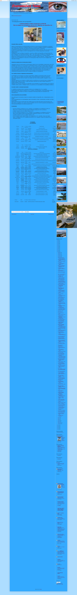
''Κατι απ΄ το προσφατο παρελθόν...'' (60, 294)
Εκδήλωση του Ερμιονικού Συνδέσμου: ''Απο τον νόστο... (61, 414)
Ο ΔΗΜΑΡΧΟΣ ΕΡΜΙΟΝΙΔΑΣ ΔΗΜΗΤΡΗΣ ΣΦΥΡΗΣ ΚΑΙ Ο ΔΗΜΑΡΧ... (61, 341)
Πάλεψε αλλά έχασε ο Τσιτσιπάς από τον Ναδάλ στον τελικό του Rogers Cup (60, 569)
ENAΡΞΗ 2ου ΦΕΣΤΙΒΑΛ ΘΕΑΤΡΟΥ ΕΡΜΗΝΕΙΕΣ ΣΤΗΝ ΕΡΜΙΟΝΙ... (61, 325)
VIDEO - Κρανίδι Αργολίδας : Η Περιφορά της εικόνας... (61, 274)
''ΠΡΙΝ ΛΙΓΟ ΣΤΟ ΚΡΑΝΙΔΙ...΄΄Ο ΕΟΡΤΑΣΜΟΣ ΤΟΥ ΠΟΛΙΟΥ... (61, 281)
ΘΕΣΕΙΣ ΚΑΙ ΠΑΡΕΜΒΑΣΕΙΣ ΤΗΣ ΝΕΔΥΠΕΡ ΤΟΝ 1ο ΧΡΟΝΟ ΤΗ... (61, 266)
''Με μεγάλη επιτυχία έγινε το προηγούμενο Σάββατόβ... (61, 290)
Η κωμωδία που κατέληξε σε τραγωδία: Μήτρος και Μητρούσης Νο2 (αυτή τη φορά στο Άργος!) (61, 503)
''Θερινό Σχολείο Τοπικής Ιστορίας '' (61, 401)
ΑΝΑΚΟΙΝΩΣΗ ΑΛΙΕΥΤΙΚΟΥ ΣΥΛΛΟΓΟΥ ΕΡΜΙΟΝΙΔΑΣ (61, 378)
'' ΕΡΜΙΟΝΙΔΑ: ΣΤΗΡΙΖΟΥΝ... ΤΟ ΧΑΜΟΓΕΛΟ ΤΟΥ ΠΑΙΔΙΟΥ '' (61, 360)
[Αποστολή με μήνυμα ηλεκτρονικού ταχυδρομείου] (25, 211)
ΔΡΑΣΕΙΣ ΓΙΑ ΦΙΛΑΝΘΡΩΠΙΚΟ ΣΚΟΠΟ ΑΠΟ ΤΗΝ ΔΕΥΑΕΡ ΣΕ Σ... (61, 389)
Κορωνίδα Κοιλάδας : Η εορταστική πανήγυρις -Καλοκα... (61, 350)
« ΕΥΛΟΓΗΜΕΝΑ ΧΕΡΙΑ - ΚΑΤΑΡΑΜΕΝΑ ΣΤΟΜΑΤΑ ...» (61, 307)
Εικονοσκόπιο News (60, 583)
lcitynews (58, 462)
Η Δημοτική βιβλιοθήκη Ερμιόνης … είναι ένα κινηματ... (61, 398)
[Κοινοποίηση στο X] (26, 211)
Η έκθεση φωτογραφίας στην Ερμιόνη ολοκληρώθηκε (61, 336)
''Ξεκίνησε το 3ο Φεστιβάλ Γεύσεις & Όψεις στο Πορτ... (61, 399)
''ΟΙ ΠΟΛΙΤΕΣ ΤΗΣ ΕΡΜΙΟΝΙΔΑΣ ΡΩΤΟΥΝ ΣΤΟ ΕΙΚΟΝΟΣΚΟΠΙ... (61, 317)
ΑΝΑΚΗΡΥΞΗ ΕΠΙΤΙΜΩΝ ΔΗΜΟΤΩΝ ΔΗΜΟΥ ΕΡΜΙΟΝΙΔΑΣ (61, 393)
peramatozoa (59, 455)
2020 (58, 246)
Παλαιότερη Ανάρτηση (51, 214)
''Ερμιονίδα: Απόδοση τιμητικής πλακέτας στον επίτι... (61, 315)
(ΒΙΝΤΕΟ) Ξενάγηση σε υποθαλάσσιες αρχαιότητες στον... (61, 347)
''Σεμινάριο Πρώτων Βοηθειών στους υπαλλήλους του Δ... (61, 411)
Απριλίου (59, 420)
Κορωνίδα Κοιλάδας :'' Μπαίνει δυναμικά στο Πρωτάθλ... (61, 309)
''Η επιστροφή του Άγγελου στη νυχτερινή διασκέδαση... (61, 407)
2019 (58, 247)
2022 (58, 244)
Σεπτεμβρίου (59, 255)
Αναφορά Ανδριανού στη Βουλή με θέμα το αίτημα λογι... (61, 330)
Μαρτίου (59, 421)
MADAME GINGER (59, 514)
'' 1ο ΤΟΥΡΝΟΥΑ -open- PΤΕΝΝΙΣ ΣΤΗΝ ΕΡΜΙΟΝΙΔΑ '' (61, 335)
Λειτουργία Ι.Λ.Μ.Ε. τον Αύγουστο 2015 (60, 390)
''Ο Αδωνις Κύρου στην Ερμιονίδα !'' (60, 409)
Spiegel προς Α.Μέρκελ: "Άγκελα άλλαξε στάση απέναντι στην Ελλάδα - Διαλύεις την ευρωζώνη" (61, 553)
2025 (58, 241)
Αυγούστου (59, 256)
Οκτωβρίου (59, 254)
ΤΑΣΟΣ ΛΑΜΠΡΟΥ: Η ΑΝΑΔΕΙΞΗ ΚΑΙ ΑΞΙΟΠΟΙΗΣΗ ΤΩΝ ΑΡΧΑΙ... (61, 395)
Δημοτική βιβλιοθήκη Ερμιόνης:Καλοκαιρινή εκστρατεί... (61, 382)
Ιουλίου (59, 417)
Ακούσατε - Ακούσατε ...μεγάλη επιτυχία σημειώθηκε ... (61, 362)
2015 (58, 251)
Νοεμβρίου (59, 253)
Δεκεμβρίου (59, 252)
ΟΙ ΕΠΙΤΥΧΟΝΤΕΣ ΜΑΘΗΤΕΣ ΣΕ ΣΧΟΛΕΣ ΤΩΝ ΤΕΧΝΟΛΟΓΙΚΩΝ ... (61, 285)
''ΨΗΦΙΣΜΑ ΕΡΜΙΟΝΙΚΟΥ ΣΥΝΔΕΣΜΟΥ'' (61, 355)
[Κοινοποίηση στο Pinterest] (28, 211)
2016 (58, 250)
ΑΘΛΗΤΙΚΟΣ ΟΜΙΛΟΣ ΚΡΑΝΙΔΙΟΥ (60, 379)
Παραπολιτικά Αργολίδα (60, 534)
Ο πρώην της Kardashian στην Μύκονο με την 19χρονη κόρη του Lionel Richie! (61, 577)
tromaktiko (58, 540)
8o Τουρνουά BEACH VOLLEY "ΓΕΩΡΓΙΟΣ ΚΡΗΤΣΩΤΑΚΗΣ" (61, 357)
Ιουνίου (59, 418)
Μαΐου (59, 419)
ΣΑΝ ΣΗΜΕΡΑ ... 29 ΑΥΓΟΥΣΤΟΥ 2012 (60, 276)
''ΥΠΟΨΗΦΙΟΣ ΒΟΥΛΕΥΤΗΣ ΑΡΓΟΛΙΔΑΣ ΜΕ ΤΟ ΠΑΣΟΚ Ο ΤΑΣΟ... (61, 303)
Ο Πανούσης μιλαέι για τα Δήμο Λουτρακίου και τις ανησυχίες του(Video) (60, 464)
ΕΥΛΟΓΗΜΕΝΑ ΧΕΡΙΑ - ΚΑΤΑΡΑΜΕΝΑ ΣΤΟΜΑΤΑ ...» (61, 319)
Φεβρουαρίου (59, 422)
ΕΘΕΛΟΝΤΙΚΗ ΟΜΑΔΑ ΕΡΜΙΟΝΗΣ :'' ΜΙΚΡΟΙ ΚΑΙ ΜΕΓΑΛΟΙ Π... (61, 386)
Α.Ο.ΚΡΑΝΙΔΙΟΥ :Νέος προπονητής (60, 415)
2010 (58, 429)
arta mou (58, 546)
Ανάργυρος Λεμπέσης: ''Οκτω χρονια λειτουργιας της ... (61, 297)
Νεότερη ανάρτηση (14, 214)
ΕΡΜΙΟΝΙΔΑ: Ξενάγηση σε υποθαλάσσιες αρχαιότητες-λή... (61, 339)
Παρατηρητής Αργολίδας (60, 501)
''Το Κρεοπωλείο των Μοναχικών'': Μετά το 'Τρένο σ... (61, 384)
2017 (58, 249)
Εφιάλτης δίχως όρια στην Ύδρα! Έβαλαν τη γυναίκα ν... (61, 343)
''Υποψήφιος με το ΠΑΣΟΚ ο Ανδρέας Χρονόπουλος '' (61, 278)
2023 (58, 243)
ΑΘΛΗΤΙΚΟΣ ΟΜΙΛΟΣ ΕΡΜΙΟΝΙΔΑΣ (60, 345)
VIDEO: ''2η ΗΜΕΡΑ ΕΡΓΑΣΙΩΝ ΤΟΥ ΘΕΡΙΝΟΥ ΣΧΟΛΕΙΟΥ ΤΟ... (61, 370)
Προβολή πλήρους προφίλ (60, 584)
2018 (58, 248)
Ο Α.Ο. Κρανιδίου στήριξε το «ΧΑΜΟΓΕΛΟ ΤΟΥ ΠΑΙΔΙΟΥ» (61, 264)
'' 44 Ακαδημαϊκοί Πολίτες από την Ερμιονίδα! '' (61, 295)
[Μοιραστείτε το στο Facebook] (27, 211)
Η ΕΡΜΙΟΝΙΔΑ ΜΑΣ (59, 517)
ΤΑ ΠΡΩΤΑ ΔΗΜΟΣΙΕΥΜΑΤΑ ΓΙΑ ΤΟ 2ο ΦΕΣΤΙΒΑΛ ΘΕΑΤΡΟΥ (61, 327)
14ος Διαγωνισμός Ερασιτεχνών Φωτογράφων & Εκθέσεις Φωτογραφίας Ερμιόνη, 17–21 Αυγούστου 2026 (61, 439)
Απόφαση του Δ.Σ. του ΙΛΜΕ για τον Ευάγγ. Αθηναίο (61, 351)
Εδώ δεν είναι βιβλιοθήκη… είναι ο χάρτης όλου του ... (61, 320)
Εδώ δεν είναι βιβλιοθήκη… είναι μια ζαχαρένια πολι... (61, 299)
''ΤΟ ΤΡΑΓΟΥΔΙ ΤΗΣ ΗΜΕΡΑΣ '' (61, 404)
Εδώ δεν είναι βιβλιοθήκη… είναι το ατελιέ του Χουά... (61, 353)
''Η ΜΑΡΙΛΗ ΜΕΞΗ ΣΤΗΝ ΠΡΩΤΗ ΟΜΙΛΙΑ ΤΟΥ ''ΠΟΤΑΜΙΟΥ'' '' (61, 289)
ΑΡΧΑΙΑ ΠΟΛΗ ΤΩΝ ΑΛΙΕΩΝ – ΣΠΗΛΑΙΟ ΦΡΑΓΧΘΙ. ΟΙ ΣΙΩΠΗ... (61, 366)
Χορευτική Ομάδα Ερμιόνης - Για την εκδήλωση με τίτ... (61, 279)
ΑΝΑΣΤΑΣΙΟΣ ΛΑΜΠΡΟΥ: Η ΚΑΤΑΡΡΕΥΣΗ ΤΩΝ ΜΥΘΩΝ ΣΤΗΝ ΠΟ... (61, 260)
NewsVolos (58, 567)
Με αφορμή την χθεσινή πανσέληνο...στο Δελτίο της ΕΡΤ (61, 269)
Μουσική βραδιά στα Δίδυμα (61, 358)
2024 (58, 242)
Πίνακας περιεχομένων (59, 523)
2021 (58, 245)
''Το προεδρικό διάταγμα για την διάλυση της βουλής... (61, 283)
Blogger (41, 589)
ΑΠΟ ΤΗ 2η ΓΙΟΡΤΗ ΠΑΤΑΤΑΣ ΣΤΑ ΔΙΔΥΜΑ (61, 262)
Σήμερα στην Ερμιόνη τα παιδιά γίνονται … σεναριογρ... (61, 403)
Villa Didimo (58, 559)
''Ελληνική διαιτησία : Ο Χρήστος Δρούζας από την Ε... (61, 271)
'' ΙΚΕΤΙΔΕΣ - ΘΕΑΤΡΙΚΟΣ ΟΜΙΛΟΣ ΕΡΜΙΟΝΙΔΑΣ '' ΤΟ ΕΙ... (61, 374)
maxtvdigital (59, 505)
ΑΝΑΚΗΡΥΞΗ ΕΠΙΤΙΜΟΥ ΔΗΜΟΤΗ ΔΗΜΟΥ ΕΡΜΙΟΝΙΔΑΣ (61, 323)
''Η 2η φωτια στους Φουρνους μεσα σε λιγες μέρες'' (61, 405)
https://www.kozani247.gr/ (60, 432)
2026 (58, 240)
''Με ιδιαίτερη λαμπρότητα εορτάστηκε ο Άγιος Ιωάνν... (61, 258)
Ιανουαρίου (59, 423)
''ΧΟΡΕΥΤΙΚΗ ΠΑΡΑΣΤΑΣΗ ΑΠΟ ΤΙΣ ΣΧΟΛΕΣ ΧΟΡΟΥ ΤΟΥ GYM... (61, 364)
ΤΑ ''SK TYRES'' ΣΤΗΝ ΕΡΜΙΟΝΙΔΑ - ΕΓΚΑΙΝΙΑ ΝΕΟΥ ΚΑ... (61, 376)
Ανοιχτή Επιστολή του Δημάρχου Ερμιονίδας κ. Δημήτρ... (61, 332)
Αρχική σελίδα (32, 214)
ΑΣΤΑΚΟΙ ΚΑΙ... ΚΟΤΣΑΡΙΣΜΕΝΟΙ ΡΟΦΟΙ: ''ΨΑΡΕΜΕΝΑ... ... (61, 306)
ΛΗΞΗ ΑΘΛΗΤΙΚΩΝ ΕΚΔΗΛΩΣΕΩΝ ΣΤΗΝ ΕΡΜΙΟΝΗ (61, 301)
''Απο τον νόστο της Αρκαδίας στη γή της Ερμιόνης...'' (61, 371)
